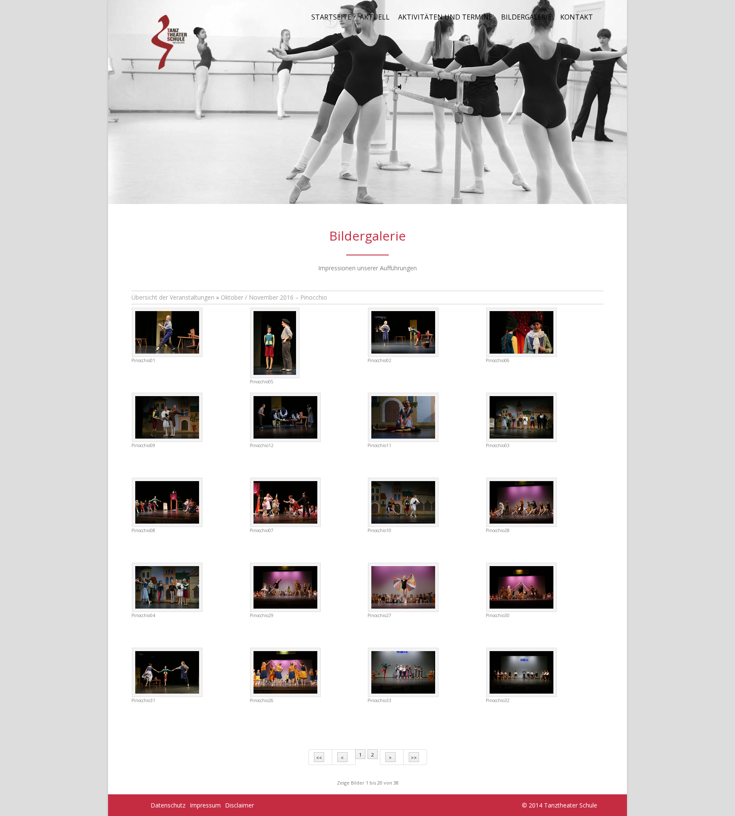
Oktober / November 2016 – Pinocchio (274, 297)
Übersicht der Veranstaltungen (172, 297)
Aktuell (375, 17)
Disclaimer (239, 805)
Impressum (205, 805)
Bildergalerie (526, 17)
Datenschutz (168, 805)
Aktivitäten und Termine (445, 17)
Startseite (331, 17)
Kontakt (576, 17)
